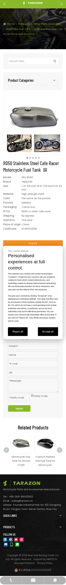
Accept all (48, 331)
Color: (6, 198)
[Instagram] (22, 539)
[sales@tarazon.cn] (6, 544)
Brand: (7, 181)
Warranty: (9, 220)
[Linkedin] (5, 539)
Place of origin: (12, 224)
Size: (5, 186)
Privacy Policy (45, 563)
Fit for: (6, 211)
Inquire (33, 243)
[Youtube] (16, 539)
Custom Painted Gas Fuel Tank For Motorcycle (44, 461)
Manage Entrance (24, 563)
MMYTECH (52, 559)
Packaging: (10, 207)
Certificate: (10, 229)
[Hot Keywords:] (55, 61)
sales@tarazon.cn (22, 500)
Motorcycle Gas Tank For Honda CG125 (20, 461)
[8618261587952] (17, 544)
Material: (8, 194)
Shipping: (9, 216)
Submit (19, 408)
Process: (8, 202)
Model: (7, 177)
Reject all (17, 331)
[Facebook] (11, 539)
